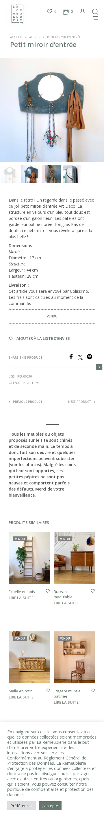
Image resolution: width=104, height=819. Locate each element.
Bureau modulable (63, 594)
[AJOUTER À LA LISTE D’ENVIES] (47, 591)
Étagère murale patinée (67, 693)
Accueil (16, 37)
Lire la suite (21, 597)
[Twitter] (82, 358)
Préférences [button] (22, 805)
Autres (34, 37)
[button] (51, 12)
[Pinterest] (91, 358)
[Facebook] (73, 358)
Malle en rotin (21, 690)
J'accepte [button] (50, 805)
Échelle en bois (22, 591)
